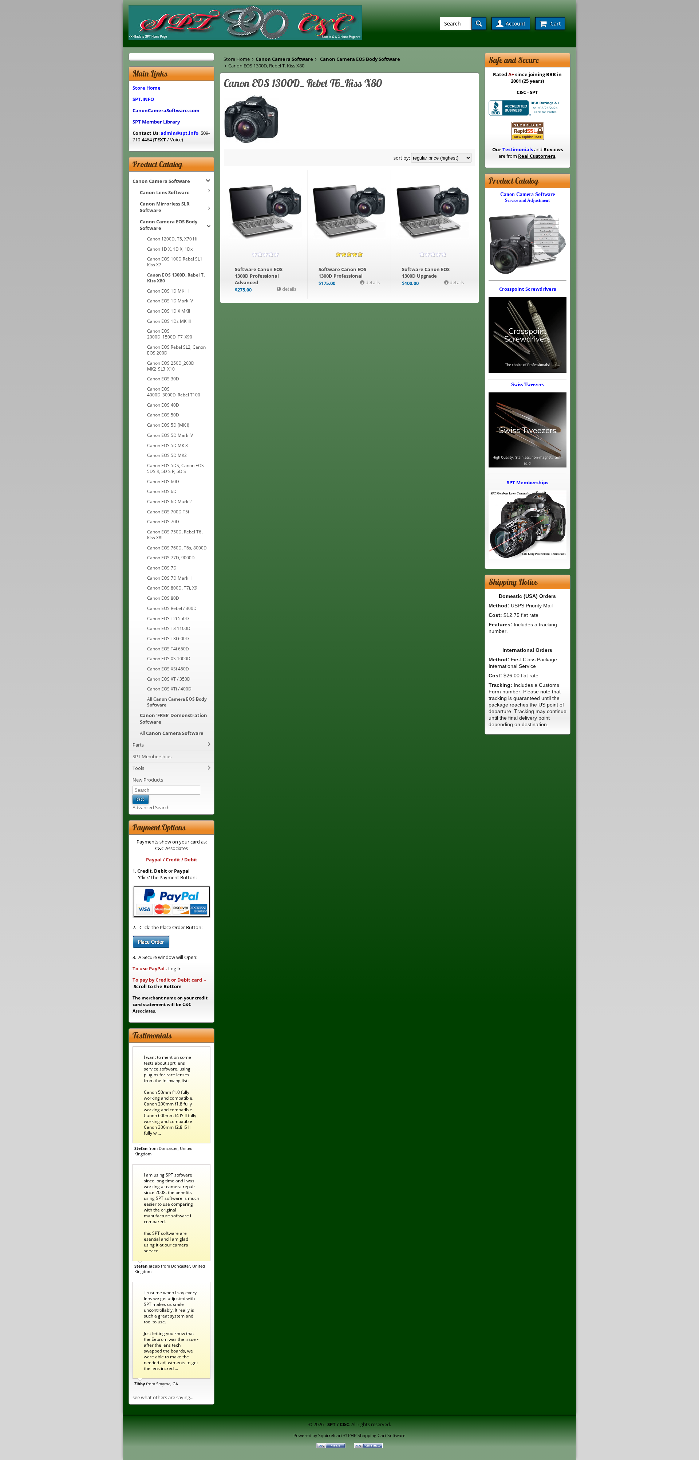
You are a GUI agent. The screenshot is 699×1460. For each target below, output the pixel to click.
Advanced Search (151, 807)
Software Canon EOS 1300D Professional (342, 272)
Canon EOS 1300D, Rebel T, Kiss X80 (176, 277)
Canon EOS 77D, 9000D (171, 557)
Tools (138, 768)
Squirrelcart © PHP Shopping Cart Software (362, 1435)
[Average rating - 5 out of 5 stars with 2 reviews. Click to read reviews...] (349, 254)
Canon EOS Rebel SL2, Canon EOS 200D (176, 350)
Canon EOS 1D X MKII (168, 311)
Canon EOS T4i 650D (168, 648)
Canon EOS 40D (163, 405)
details (288, 289)
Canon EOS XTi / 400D (169, 689)
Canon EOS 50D (163, 415)
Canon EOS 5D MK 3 (167, 445)
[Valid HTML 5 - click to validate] (331, 1446)
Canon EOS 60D (163, 481)
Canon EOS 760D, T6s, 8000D (177, 548)
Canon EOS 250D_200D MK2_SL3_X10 (170, 366)
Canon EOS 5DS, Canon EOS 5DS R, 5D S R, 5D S (175, 468)
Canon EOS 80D (163, 598)
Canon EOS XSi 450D (168, 669)
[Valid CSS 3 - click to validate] (368, 1446)
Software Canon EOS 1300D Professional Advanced (259, 276)
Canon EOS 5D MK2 (167, 455)
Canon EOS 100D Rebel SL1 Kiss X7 (174, 261)
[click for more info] (265, 211)
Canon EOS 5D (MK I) (168, 425)
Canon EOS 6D (162, 491)
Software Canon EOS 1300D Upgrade (426, 272)
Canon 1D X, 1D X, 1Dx (170, 249)
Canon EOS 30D (163, 378)
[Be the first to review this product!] (265, 254)
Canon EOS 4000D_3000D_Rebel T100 (173, 392)
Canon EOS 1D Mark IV (170, 301)
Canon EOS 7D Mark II (169, 578)
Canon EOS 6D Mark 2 (169, 501)
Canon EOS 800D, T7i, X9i (172, 588)
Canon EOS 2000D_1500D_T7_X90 (169, 334)
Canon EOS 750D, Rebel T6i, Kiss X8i (175, 534)
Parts (138, 744)
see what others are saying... (163, 1397)
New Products (148, 779)
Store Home (237, 59)
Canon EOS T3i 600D (168, 638)
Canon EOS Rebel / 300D (172, 608)
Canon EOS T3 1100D (168, 628)
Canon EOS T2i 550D (168, 618)
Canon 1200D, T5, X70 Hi (172, 239)
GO (141, 799)
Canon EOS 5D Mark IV (170, 435)
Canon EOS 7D (162, 568)
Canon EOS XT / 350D (168, 679)
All (177, 702)
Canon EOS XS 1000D (168, 658)
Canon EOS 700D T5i (168, 511)
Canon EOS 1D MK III (168, 291)
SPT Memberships (152, 756)
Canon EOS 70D (163, 521)
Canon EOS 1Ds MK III (169, 321)
